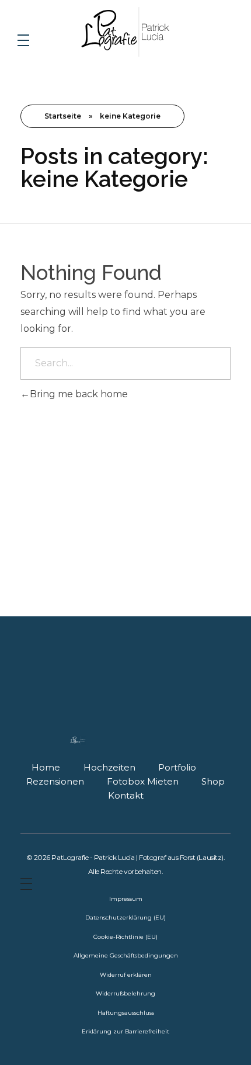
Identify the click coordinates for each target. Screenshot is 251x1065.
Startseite (62, 116)
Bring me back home (79, 394)
